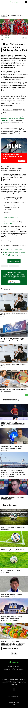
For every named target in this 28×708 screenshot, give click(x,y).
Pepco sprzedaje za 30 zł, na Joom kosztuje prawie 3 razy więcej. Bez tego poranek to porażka (12, 340)
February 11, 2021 (7, 223)
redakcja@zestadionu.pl (19, 673)
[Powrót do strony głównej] (14, 662)
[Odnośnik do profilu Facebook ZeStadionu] (14, 689)
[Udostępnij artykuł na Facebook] (23, 38)
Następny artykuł (14, 261)
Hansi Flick (4, 266)
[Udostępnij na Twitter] (15, 653)
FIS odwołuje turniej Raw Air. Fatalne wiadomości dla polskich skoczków (12, 250)
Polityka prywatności (14, 702)
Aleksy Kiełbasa (8, 38)
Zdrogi (14, 681)
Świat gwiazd (20, 682)
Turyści (16, 679)
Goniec (15, 684)
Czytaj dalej (22, 161)
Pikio (10, 678)
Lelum (13, 678)
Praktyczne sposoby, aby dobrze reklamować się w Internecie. (13, 314)
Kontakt (14, 704)
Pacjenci (10, 679)
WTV (13, 679)
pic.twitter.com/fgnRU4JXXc (11, 217)
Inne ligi (10, 14)
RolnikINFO (4, 679)
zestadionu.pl (4, 14)
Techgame (10, 681)
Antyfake (19, 681)
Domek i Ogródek (13, 682)
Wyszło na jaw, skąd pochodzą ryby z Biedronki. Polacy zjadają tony (13, 390)
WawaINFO (23, 678)
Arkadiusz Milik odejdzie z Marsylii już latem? (15, 256)
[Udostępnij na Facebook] (12, 653)
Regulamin (14, 700)
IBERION (14, 666)
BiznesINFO (17, 678)
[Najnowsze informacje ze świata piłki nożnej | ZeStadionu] (14, 2)
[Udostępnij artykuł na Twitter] (26, 38)
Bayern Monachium (14, 266)
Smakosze (21, 679)
